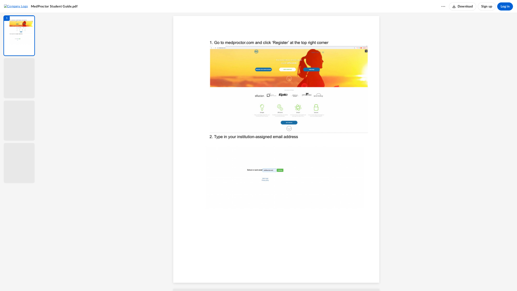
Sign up (486, 6)
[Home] (16, 6)
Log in (505, 6)
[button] (19, 35)
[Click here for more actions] (443, 6)
